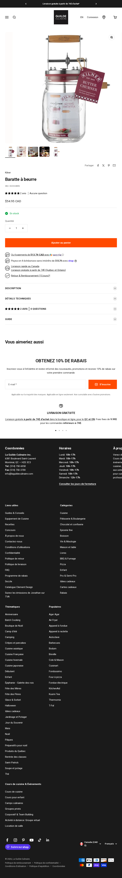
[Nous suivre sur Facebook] (7, 840)
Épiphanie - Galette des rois (19, 682)
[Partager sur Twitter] (103, 165)
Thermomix (55, 699)
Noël (7, 734)
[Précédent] (25, 3)
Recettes (9, 524)
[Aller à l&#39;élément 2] (22, 152)
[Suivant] (96, 3)
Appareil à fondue (58, 625)
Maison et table (68, 547)
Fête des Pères (13, 694)
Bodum (52, 648)
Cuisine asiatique (14, 648)
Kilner (8, 172)
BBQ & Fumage (68, 558)
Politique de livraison (15, 564)
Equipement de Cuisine (17, 518)
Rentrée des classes (15, 756)
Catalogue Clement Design (19, 587)
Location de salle (14, 825)
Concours (10, 530)
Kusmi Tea (54, 694)
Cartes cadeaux (68, 587)
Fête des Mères (13, 688)
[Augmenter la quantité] (22, 228)
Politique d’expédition (39, 866)
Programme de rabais (16, 575)
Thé (7, 774)
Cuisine (64, 513)
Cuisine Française (14, 654)
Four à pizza (55, 677)
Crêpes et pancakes (15, 642)
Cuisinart (53, 665)
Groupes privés (13, 808)
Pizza (63, 564)
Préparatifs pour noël (16, 745)
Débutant (9, 671)
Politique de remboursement (18, 863)
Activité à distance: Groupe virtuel (22, 820)
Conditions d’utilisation (15, 866)
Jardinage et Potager (16, 717)
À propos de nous (14, 535)
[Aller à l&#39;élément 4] (44, 152)
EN (81, 17)
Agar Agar (54, 614)
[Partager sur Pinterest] (109, 165)
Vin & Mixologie (68, 541)
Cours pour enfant (14, 797)
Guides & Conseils (14, 513)
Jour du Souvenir (14, 722)
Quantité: (9, 221)
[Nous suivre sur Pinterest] (23, 840)
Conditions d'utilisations (17, 547)
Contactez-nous (13, 541)
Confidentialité (12, 553)
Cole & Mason (56, 660)
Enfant (63, 570)
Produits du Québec (15, 751)
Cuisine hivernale (14, 660)
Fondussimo (55, 671)
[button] (12, 193)
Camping (9, 637)
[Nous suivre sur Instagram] (15, 840)
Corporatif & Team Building (19, 814)
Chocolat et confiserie (71, 524)
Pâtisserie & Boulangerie (72, 518)
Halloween (10, 705)
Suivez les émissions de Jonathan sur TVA (25, 594)
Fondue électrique (58, 682)
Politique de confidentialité (46, 863)
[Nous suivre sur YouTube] (31, 840)
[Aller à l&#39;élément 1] (10, 152)
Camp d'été (11, 631)
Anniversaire (11, 614)
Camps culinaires (14, 803)
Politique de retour (14, 558)
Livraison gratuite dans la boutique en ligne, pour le (50, 419)
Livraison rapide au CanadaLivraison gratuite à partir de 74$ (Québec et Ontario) (38, 268)
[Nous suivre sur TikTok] (39, 840)
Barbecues (54, 642)
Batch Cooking (12, 620)
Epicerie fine (66, 530)
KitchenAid (54, 688)
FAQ (7, 570)
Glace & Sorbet (13, 699)
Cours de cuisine (14, 791)
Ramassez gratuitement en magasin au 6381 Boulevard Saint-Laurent (61, 4)
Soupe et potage (13, 768)
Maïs (7, 728)
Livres (63, 553)
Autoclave (54, 637)
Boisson (64, 535)
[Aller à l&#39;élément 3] (33, 152)
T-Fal (51, 705)
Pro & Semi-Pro (68, 575)
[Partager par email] (114, 165)
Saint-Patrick (11, 762)
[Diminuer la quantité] (9, 228)
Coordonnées (58, 866)
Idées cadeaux (67, 581)
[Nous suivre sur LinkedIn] (48, 840)
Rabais (63, 592)
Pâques (9, 739)
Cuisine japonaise (14, 665)
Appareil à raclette (58, 631)
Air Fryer (53, 620)
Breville (52, 654)
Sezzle (8, 581)
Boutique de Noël (14, 625)
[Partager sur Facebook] (98, 165)
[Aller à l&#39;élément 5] (56, 152)
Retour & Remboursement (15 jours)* (30, 275)
